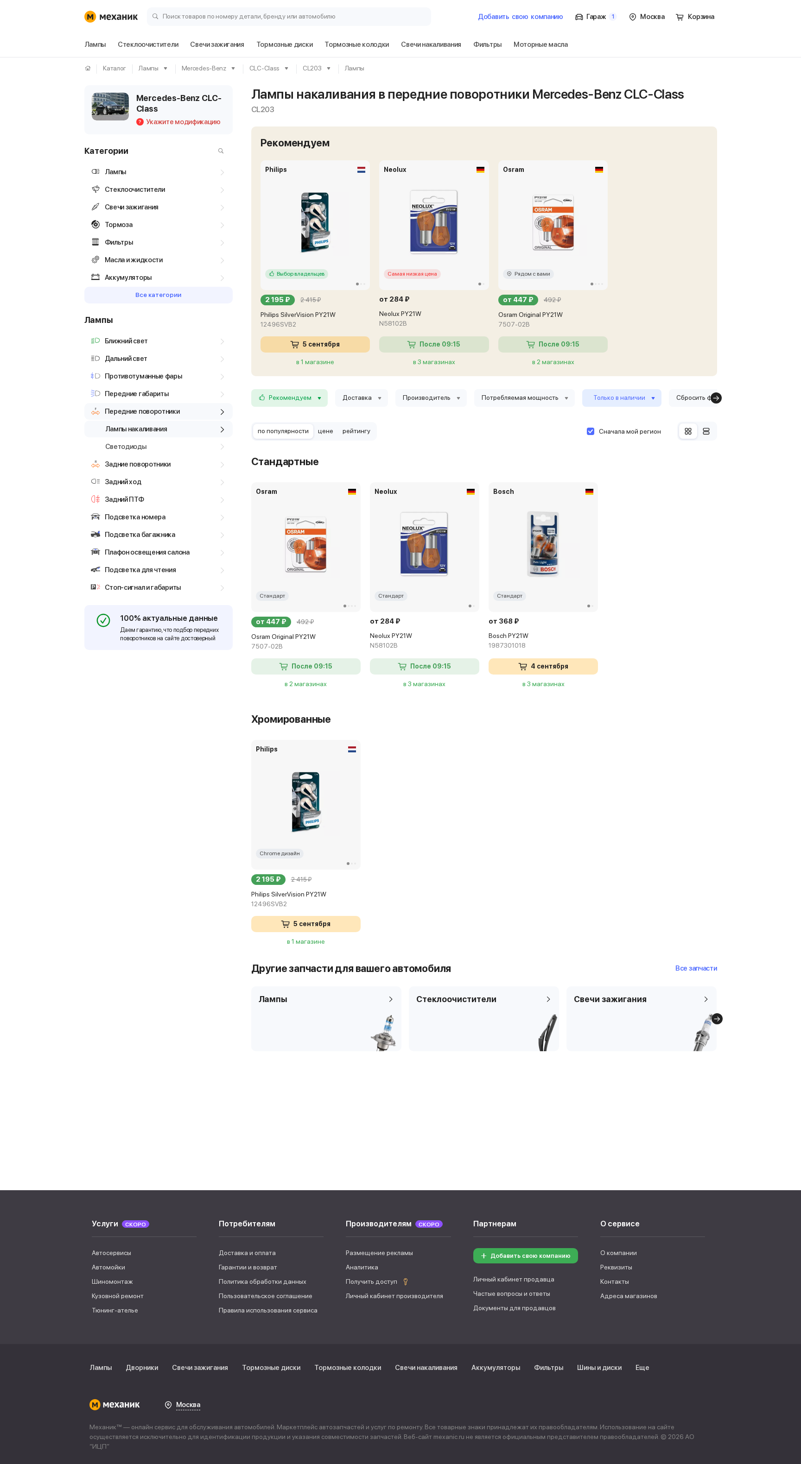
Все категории (158, 294)
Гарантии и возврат (248, 1267)
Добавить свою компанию (530, 1255)
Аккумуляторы (495, 1367)
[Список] (706, 431)
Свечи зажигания (200, 1367)
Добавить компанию (520, 17)
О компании (618, 1252)
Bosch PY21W (508, 640)
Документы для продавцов (514, 1308)
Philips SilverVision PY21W (298, 319)
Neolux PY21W (400, 318)
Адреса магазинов (628, 1296)
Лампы (100, 1367)
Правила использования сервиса (268, 1310)
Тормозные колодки (347, 1367)
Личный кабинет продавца (513, 1279)
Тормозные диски (271, 1367)
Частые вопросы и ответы (511, 1293)
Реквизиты (616, 1267)
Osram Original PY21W (530, 319)
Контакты (614, 1281)
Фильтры (548, 1367)
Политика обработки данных (262, 1281)
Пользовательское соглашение (265, 1296)
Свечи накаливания (426, 1367)
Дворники (142, 1367)
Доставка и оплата (247, 1252)
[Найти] (219, 151)
